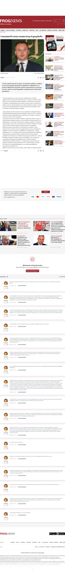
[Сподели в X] (43, 78)
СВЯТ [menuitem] (37, 30)
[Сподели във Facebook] (41, 78)
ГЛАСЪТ (17, 542)
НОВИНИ (2, 77)
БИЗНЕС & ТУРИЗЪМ (53, 542)
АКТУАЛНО (28, 542)
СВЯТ (39, 542)
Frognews (6, 150)
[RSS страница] (64, 24)
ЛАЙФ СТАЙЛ (62, 542)
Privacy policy (41, 552)
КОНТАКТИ (41, 547)
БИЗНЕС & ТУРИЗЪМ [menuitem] (52, 30)
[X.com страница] (62, 24)
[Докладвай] (15, 285)
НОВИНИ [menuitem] (3, 30)
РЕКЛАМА (48, 547)
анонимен (6, 286)
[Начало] (58, 24)
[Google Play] (53, 533)
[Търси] (64, 21)
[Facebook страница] (60, 24)
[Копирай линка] (38, 78)
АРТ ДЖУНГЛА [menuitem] (43, 30)
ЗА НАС (36, 547)
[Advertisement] (32, 8)
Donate (46, 192)
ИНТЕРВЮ (22, 542)
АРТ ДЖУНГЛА (45, 542)
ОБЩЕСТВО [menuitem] (25, 30)
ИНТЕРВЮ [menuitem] (18, 30)
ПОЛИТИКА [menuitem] (31, 30)
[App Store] (61, 533)
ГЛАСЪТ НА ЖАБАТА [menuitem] (10, 30)
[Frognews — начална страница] (7, 534)
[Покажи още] (32, 569)
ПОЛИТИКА (34, 542)
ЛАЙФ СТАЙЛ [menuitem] (61, 30)
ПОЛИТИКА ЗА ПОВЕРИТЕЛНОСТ (58, 547)
